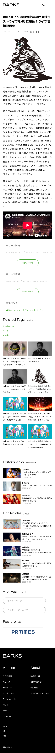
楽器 (5, 710)
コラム (6, 704)
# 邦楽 (6, 335)
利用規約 (34, 687)
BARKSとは (35, 676)
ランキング (7, 687)
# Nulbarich (8, 325)
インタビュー (8, 693)
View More (27, 263)
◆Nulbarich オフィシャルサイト (24, 310)
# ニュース (8, 330)
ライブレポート (9, 699)
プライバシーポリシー (40, 693)
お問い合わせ (36, 681)
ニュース (6, 681)
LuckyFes (7, 716)
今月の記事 (7, 676)
